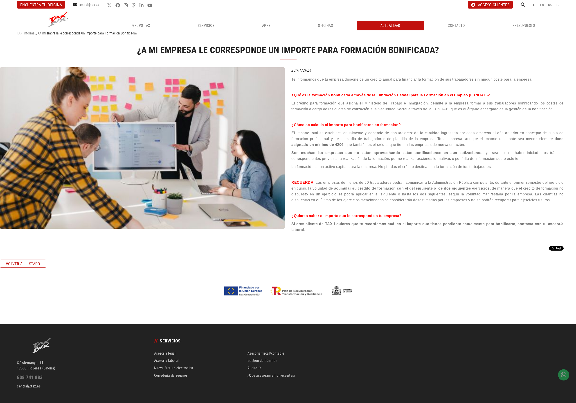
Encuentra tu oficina (41, 4)
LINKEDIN (142, 5)
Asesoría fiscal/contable (266, 353)
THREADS (134, 5)
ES (534, 5)
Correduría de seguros (170, 375)
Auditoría (254, 367)
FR (557, 5)
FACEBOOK (118, 5)
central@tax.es (89, 4)
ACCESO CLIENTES (493, 4)
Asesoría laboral (166, 360)
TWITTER (110, 5)
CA (550, 5)
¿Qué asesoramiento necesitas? (271, 375)
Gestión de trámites (262, 360)
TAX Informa (26, 33)
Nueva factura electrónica (173, 367)
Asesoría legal (165, 353)
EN (542, 5)
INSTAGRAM (126, 5)
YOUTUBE (150, 5)
